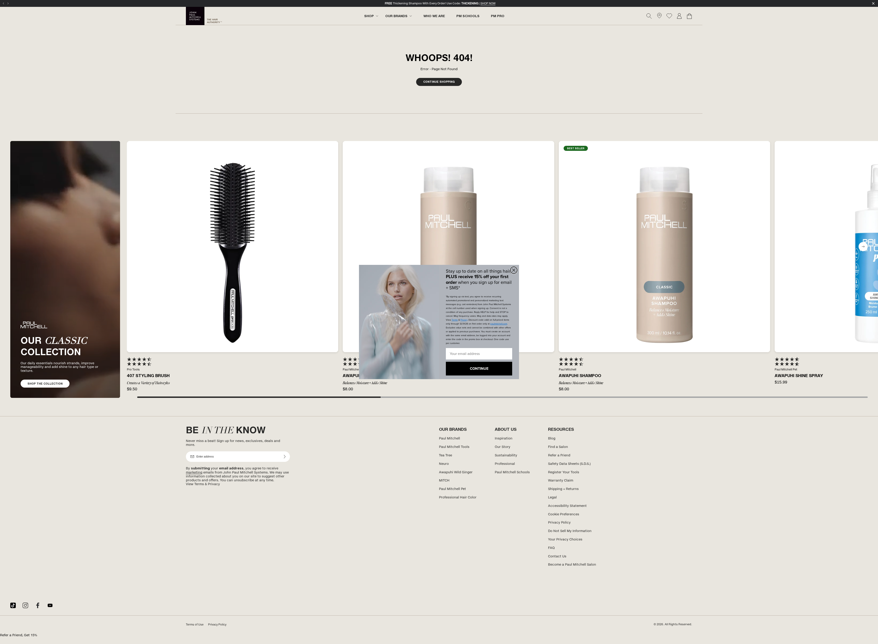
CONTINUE (479, 368)
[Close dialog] (513, 270)
